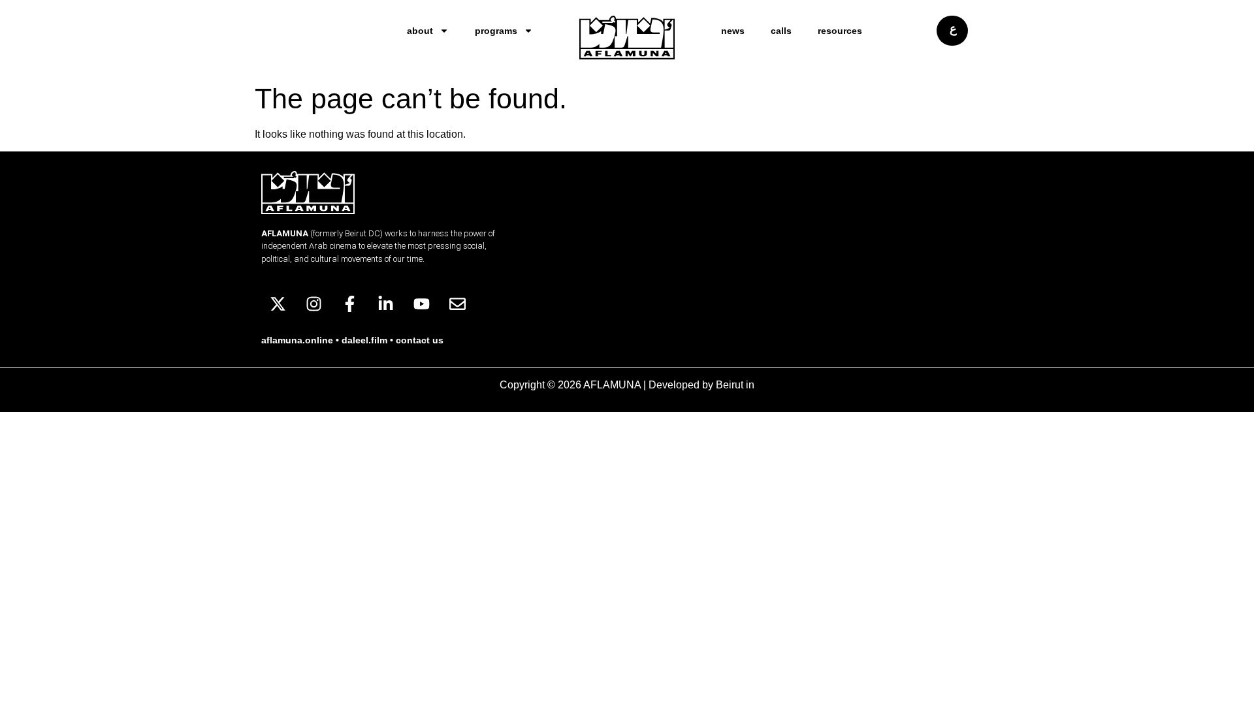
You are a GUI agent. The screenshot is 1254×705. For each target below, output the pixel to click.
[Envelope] (457, 304)
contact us (419, 340)
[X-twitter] (277, 304)
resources (840, 30)
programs (496, 30)
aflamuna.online (297, 340)
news (733, 30)
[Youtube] (421, 304)
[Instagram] (313, 304)
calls (781, 30)
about (420, 30)
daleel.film (364, 340)
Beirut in (735, 384)
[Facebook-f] (349, 304)
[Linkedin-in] (385, 304)
